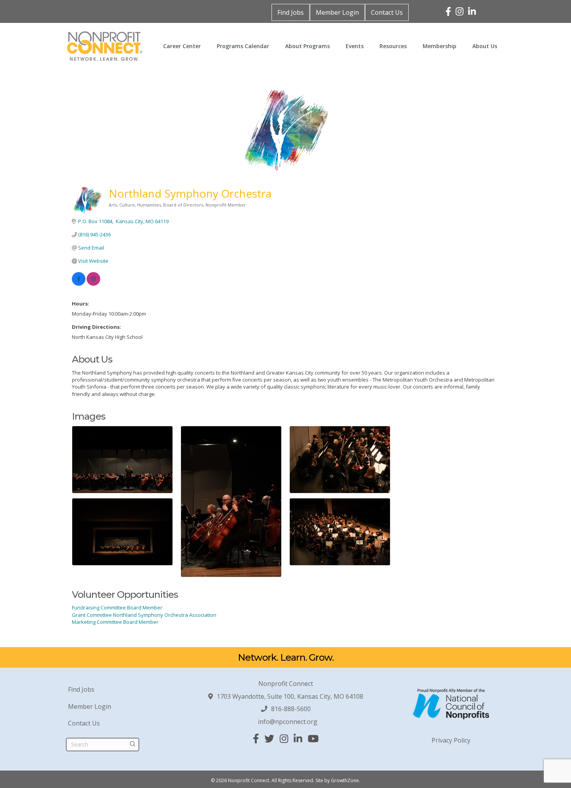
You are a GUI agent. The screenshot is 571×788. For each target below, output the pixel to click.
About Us (484, 46)
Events (355, 46)
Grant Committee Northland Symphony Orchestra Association (144, 614)
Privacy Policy (451, 740)
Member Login (337, 12)
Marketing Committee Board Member (115, 621)
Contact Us (387, 12)
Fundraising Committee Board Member (117, 607)
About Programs (307, 46)
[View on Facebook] (78, 283)
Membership (439, 46)
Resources (393, 46)
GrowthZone (345, 780)
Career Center (182, 46)
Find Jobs (290, 12)
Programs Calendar (243, 46)
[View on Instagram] (93, 283)
